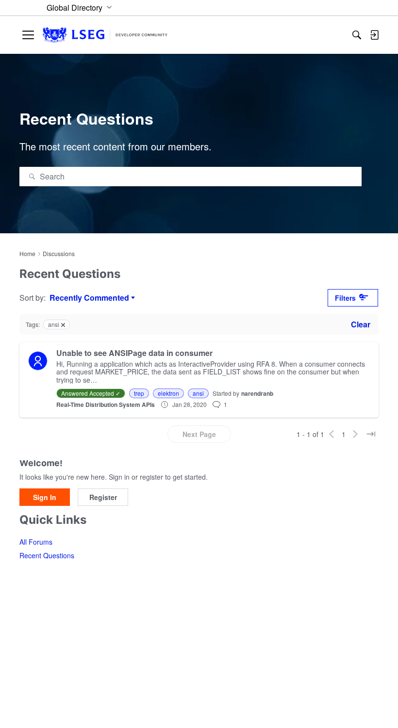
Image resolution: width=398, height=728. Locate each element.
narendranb (257, 393)
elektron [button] (168, 393)
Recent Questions (46, 555)
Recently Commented (89, 298)
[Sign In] (374, 35)
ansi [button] (198, 393)
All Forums (35, 542)
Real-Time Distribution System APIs (105, 404)
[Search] (356, 35)
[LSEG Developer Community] (105, 35)
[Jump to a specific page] (371, 434)
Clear (360, 324)
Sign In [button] (44, 497)
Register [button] (103, 497)
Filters (345, 298)
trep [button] (139, 393)
